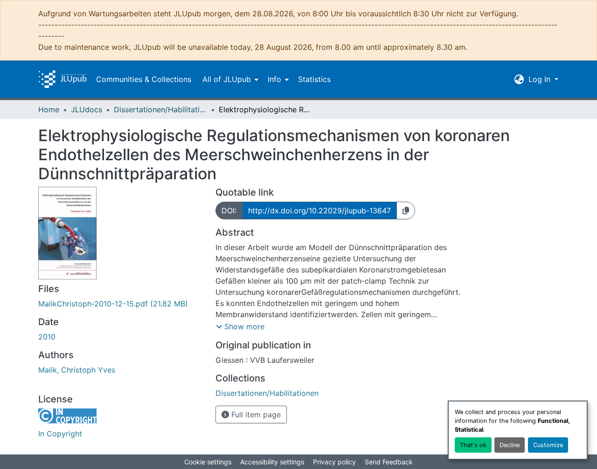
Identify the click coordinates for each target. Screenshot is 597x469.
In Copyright (60, 433)
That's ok (473, 445)
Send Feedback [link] (389, 462)
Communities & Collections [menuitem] (143, 79)
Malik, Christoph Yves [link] (76, 369)
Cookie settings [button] (207, 462)
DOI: (229, 210)
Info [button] (274, 79)
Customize (548, 445)
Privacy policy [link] (334, 462)
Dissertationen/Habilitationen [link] (160, 109)
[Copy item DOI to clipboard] (405, 210)
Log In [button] (540, 79)
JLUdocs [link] (86, 109)
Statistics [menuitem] (314, 79)
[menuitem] (229, 79)
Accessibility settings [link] (272, 462)
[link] (121, 303)
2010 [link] (47, 336)
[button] (62, 79)
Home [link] (48, 109)
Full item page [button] (255, 414)
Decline (510, 445)
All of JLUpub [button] (226, 79)
